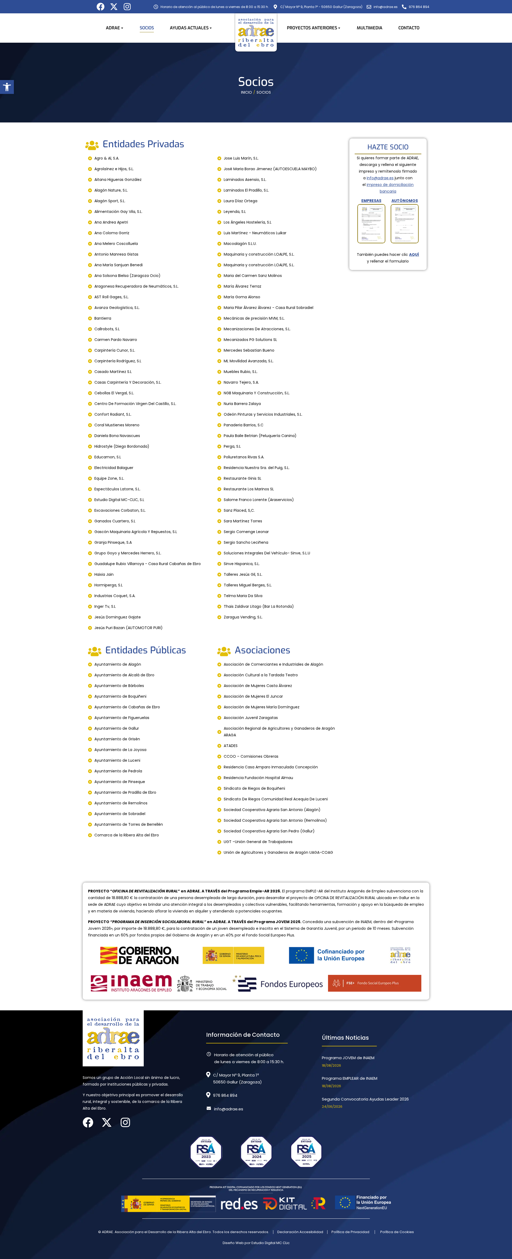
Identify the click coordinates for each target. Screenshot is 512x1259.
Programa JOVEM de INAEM (348, 1058)
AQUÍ (414, 254)
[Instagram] (127, 7)
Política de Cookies (397, 1231)
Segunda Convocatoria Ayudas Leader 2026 (365, 1099)
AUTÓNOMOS (404, 200)
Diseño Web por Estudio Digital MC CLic (256, 1242)
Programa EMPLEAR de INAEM (349, 1078)
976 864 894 (225, 1095)
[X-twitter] (114, 7)
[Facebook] (101, 7)
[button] (7, 87)
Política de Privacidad (350, 1231)
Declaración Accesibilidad (300, 1231)
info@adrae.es (380, 178)
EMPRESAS (371, 200)
